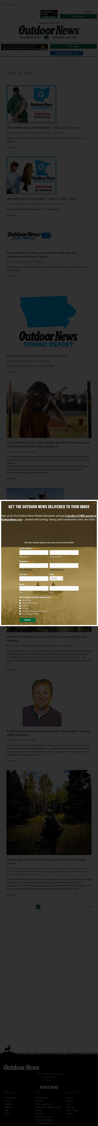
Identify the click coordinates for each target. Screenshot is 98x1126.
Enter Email (24, 557)
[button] (95, 503)
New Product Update (30, 614)
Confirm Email (55, 557)
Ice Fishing (26, 600)
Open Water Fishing (29, 603)
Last (51, 593)
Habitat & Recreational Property (34, 611)
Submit (27, 620)
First (21, 593)
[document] (49, 563)
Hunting (25, 608)
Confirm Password (57, 570)
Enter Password (25, 570)
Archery (25, 606)
